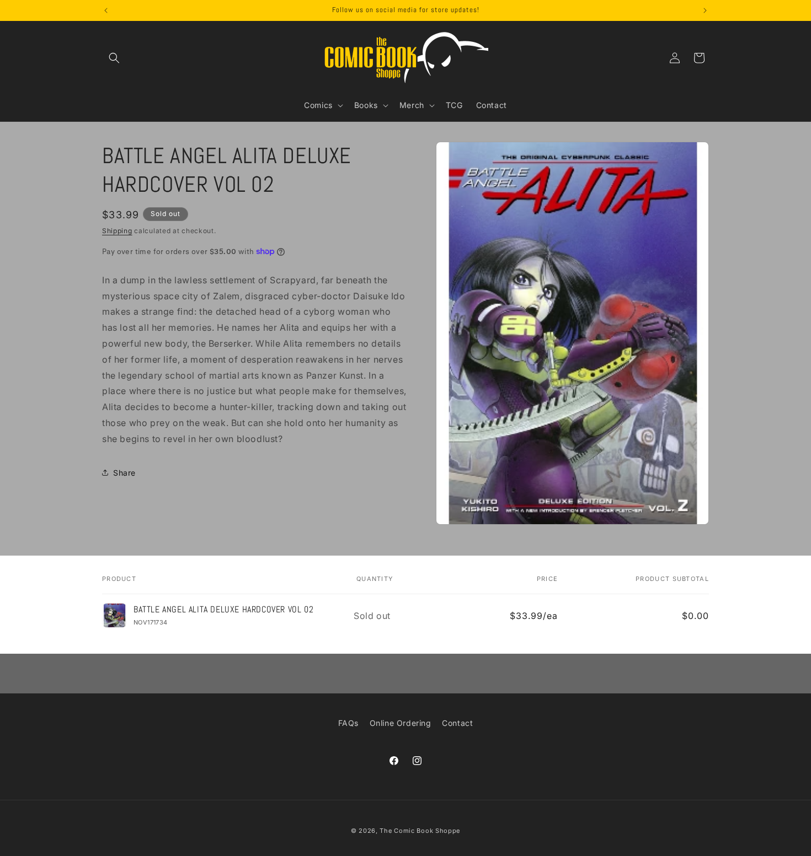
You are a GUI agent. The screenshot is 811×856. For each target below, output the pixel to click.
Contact (457, 723)
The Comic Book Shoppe (420, 831)
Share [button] (124, 472)
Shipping (117, 231)
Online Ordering (400, 723)
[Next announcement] (705, 10)
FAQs (348, 723)
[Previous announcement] (106, 10)
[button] (114, 58)
